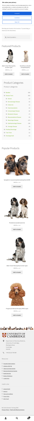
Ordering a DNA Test (7, 366)
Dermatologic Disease (14, 101)
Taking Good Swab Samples (9, 368)
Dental (10, 98)
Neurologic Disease (13, 120)
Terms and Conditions (8, 394)
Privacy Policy (6, 396)
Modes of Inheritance (7, 376)
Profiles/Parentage (11, 129)
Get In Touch (6, 399)
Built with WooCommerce (17, 410)
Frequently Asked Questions (9, 363)
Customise (17, 17)
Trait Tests (9, 132)
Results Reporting (7, 373)
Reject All (17, 22)
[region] (17, 12)
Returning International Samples (10, 371)
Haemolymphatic (12, 108)
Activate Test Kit (6, 389)
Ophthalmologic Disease (14, 123)
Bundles (8, 92)
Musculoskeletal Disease (14, 117)
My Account (5, 418)
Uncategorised (10, 135)
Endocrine (10, 105)
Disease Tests (9, 95)
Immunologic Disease (14, 111)
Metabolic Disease (13, 114)
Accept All (17, 13)
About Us (5, 391)
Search (17, 418)
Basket (26, 417)
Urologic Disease (12, 126)
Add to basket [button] (9, 74)
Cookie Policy (6, 378)
